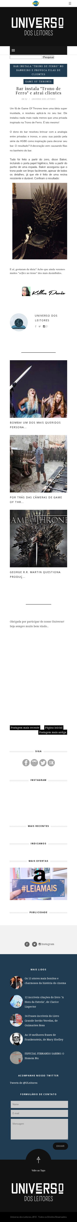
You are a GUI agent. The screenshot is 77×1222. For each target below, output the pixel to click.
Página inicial (53, 727)
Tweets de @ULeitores (23, 1082)
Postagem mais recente (25, 727)
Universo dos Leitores (46, 318)
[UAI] (35, 3)
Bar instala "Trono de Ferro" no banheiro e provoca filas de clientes (38, 70)
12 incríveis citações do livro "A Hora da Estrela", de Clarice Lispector (44, 1002)
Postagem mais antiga (52, 732)
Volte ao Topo (38, 1170)
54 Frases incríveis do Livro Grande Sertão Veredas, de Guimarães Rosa (42, 1020)
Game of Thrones (38, 81)
